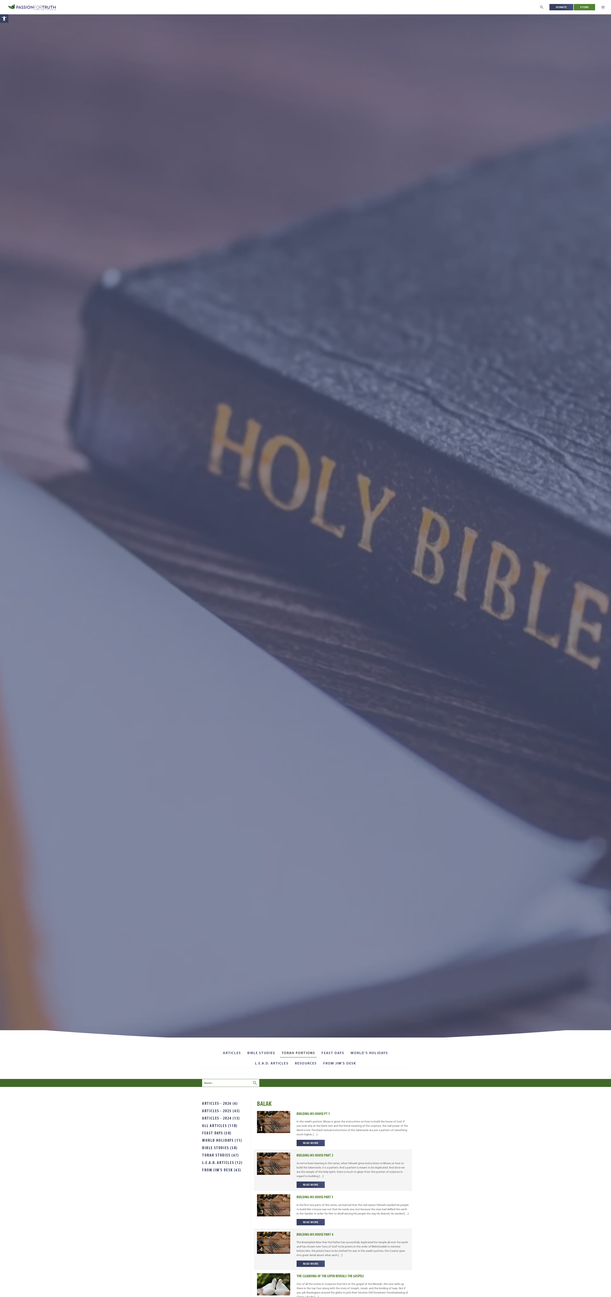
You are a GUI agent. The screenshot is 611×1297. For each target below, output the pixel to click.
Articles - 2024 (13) (221, 1118)
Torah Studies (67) (220, 1155)
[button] (4, 18)
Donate (561, 7)
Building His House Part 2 (315, 1155)
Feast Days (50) (217, 1132)
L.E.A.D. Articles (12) (222, 1162)
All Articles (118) (220, 1125)
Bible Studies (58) (220, 1147)
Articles (232, 1053)
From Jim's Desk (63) (221, 1169)
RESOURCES (306, 1063)
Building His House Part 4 (315, 1234)
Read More (311, 1143)
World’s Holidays (369, 1053)
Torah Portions (298, 1053)
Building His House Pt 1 (313, 1113)
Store (584, 7)
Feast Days (332, 1053)
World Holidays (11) (222, 1140)
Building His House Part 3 (315, 1197)
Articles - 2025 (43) (221, 1110)
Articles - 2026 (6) (220, 1103)
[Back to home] (32, 7)
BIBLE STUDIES (261, 1053)
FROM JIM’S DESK (339, 1063)
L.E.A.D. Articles (271, 1063)
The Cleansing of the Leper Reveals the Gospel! (330, 1276)
